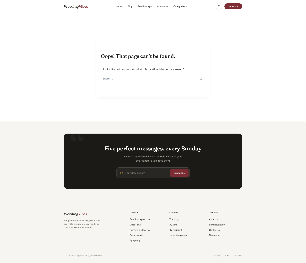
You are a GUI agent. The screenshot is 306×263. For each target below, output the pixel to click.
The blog (173, 219)
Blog (130, 6)
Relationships (145, 6)
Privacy (217, 255)
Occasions (162, 6)
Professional (136, 235)
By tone (173, 224)
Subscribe (233, 6)
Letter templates (178, 235)
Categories (179, 6)
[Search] (219, 6)
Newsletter (215, 235)
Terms (226, 255)
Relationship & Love (140, 219)
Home (119, 6)
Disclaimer (237, 255)
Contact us (214, 229)
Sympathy (135, 240)
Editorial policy (217, 224)
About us (213, 219)
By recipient (175, 229)
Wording (76, 6)
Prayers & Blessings (140, 229)
